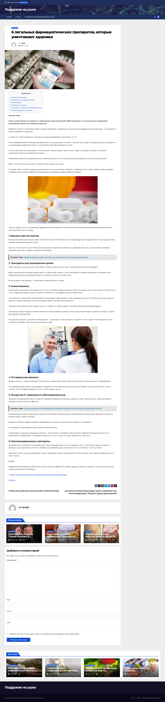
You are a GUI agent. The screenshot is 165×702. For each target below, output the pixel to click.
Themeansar (39, 698)
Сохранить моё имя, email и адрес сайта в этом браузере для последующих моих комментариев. (44, 634)
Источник (12, 480)
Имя (9, 600)
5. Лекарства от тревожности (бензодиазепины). (26, 108)
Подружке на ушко (20, 9)
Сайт (8, 623)
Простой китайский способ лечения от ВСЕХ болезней (34, 491)
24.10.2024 (130, 674)
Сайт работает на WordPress (13, 698)
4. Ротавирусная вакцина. (18, 105)
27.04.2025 (53, 674)
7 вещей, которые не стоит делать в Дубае (38, 475)
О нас (18, 17)
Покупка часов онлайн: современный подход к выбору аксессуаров (22, 670)
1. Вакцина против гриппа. (18, 97)
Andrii (23, 43)
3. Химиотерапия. (15, 102)
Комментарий (12, 560)
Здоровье (14, 27)
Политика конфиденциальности (39, 17)
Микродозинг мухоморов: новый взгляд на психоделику (101, 670)
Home (9, 17)
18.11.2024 (91, 674)
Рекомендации (13, 665)
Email (9, 611)
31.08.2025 (13, 674)
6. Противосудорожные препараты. (21, 110)
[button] (155, 17)
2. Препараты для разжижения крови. (22, 100)
